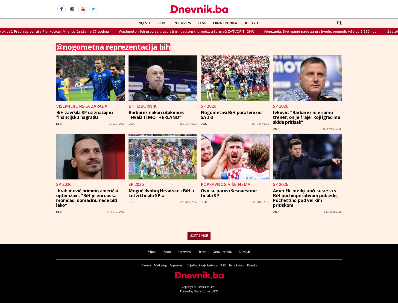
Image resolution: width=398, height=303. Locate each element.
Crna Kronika (225, 23)
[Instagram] (72, 9)
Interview (182, 23)
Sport (162, 23)
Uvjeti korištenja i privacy (202, 265)
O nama (146, 265)
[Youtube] (83, 9)
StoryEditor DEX (206, 291)
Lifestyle (251, 23)
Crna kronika (222, 252)
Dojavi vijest (236, 265)
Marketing (160, 265)
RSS (223, 265)
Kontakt (252, 265)
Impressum (176, 265)
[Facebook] (61, 9)
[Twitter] (93, 9)
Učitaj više (199, 235)
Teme (202, 23)
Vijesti (144, 23)
